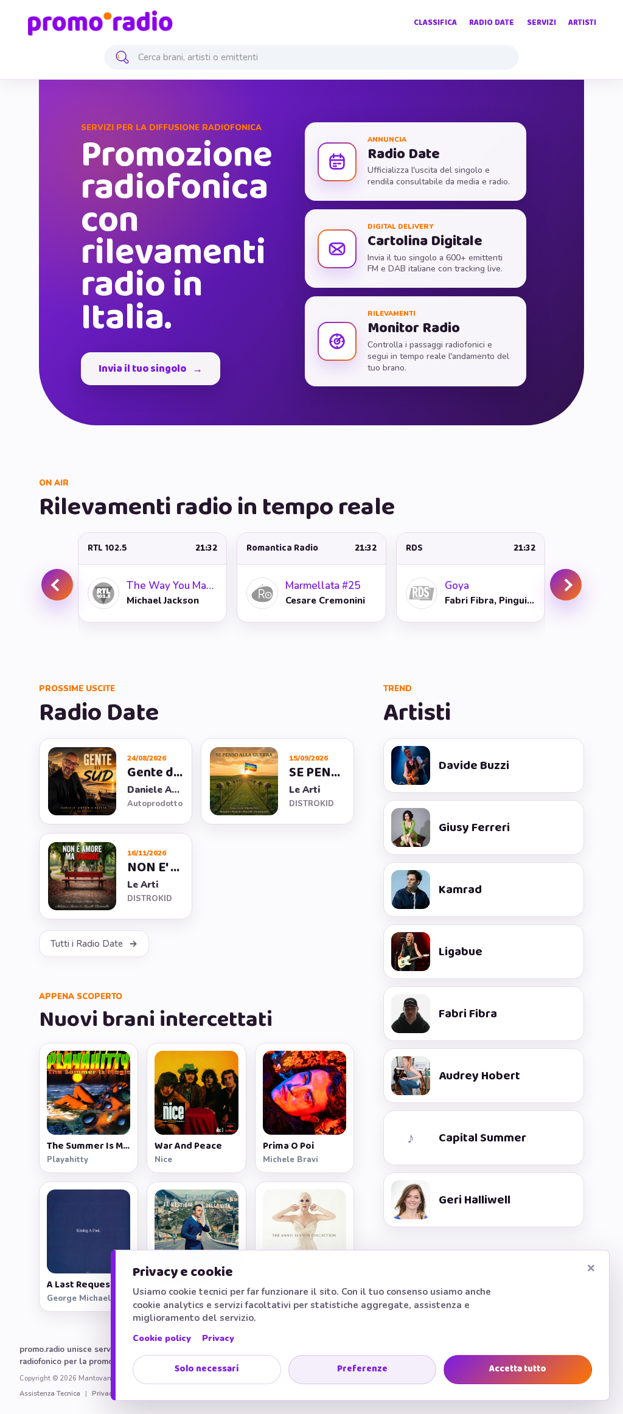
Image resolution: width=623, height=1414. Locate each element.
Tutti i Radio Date (86, 944)
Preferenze (362, 1369)
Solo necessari (206, 1369)
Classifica (435, 22)
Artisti (582, 22)
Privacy (218, 1338)
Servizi (541, 22)
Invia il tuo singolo (142, 369)
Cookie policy (162, 1338)
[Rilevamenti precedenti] (57, 585)
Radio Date (491, 22)
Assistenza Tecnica (49, 1394)
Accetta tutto (517, 1369)
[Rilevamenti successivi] (566, 585)
